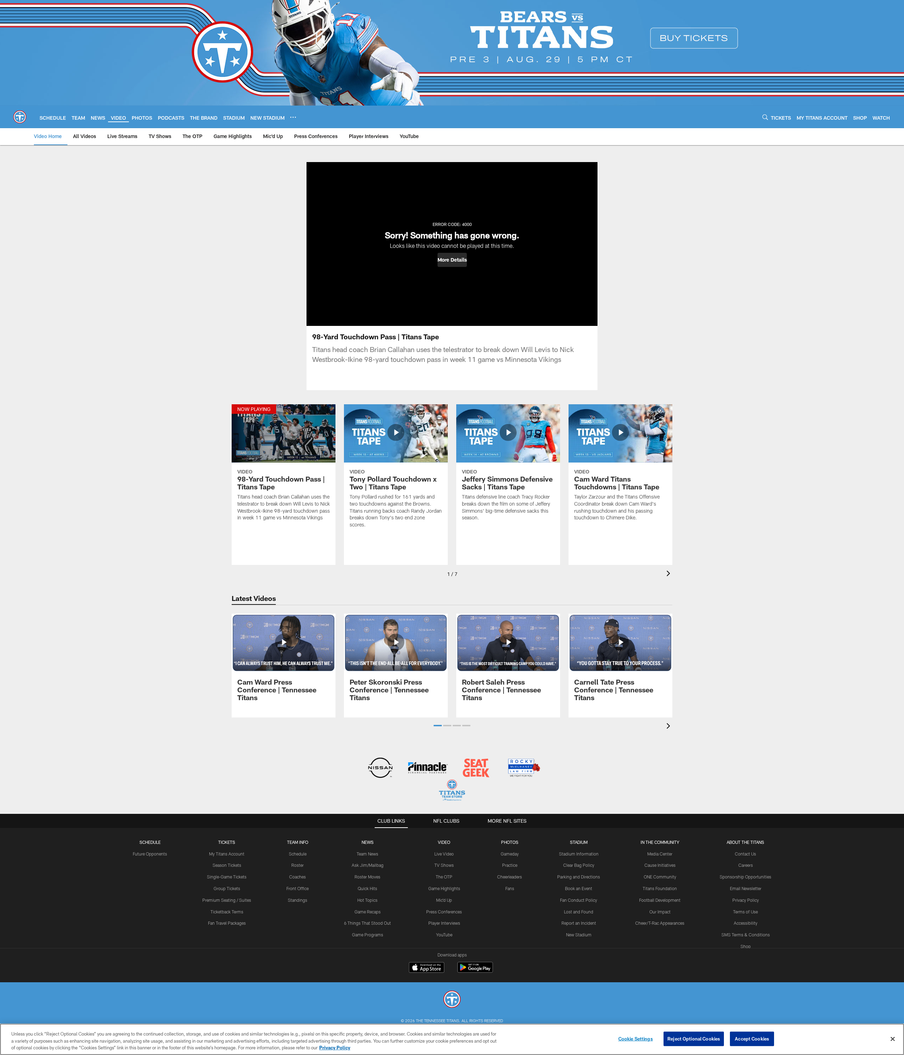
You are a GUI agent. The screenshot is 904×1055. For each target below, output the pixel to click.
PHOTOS (509, 842)
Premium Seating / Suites (226, 900)
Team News (367, 853)
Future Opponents (150, 853)
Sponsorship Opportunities (745, 876)
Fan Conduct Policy (578, 900)
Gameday (510, 853)
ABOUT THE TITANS (745, 842)
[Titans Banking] (428, 768)
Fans (509, 888)
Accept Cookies (752, 1038)
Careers (745, 865)
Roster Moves (367, 876)
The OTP (444, 876)
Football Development (659, 900)
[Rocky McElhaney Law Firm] (523, 768)
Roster (297, 865)
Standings (297, 900)
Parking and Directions (578, 876)
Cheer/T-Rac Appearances (659, 922)
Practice (509, 865)
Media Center (659, 853)
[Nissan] (380, 768)
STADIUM (579, 842)
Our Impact (660, 911)
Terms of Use (745, 911)
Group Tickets (227, 888)
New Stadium (578, 934)
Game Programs (367, 934)
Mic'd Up (444, 900)
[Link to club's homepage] (19, 116)
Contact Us (745, 853)
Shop (746, 946)
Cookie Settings (635, 1038)
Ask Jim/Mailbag (367, 865)
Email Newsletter (745, 888)
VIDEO (444, 842)
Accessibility (745, 922)
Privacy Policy (745, 900)
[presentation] (669, 574)
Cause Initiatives (660, 865)
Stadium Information (579, 853)
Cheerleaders (509, 876)
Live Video (444, 853)
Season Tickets (227, 865)
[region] (452, 1039)
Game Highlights (444, 888)
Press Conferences (444, 911)
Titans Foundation (660, 888)
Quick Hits (367, 888)
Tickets (226, 842)
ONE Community (660, 876)
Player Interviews (444, 922)
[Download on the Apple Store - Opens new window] (427, 968)
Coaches (297, 876)
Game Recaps (368, 911)
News (368, 842)
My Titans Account (226, 853)
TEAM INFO (297, 842)
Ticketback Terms (226, 911)
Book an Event (578, 888)
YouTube (444, 934)
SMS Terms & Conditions (745, 934)
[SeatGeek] (476, 768)
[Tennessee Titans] (452, 1000)
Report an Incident (578, 922)
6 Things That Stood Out (367, 922)
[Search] (765, 117)
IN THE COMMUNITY (660, 842)
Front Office (297, 888)
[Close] (892, 1039)
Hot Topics (367, 900)
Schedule (150, 842)
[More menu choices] (293, 117)
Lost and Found (578, 911)
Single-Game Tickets (226, 876)
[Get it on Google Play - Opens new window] (475, 970)
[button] (452, 260)
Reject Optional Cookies (693, 1038)
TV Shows (444, 865)
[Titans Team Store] (452, 791)
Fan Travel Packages (227, 922)
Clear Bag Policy (578, 865)
